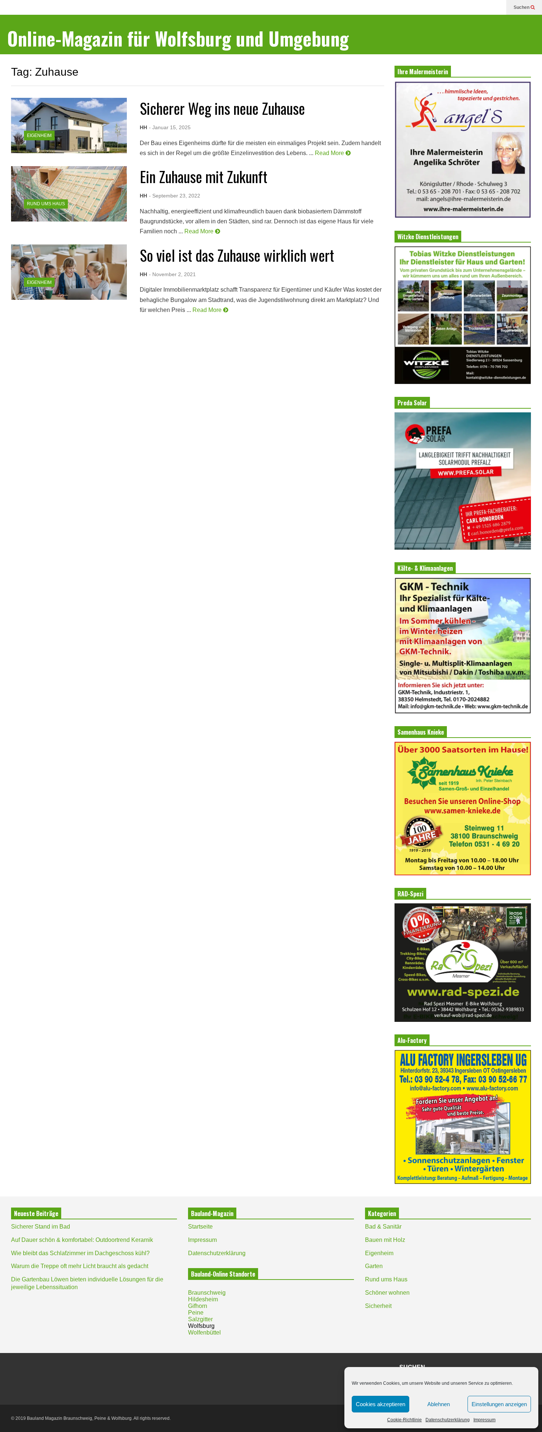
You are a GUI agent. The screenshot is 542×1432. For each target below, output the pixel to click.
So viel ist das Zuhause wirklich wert (237, 255)
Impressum (484, 1419)
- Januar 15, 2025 (170, 127)
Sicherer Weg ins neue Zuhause (222, 108)
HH (143, 127)
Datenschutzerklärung (447, 1419)
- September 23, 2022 (174, 196)
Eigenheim (39, 135)
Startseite (200, 1226)
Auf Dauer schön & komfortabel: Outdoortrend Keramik (82, 1240)
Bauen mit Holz (385, 1240)
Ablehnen (438, 1404)
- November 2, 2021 (172, 274)
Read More (330, 153)
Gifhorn (197, 1306)
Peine (196, 1312)
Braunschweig (207, 1293)
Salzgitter (200, 1319)
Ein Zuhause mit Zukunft (203, 176)
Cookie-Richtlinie (404, 1419)
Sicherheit (378, 1306)
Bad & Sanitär (383, 1226)
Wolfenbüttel (204, 1332)
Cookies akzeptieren (380, 1404)
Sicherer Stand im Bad (40, 1226)
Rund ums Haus (46, 203)
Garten (374, 1266)
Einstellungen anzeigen (499, 1404)
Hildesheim (203, 1299)
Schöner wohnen (387, 1293)
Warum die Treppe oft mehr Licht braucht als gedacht (79, 1266)
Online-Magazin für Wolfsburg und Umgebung (178, 38)
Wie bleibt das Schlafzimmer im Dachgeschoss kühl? (80, 1253)
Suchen (522, 7)
